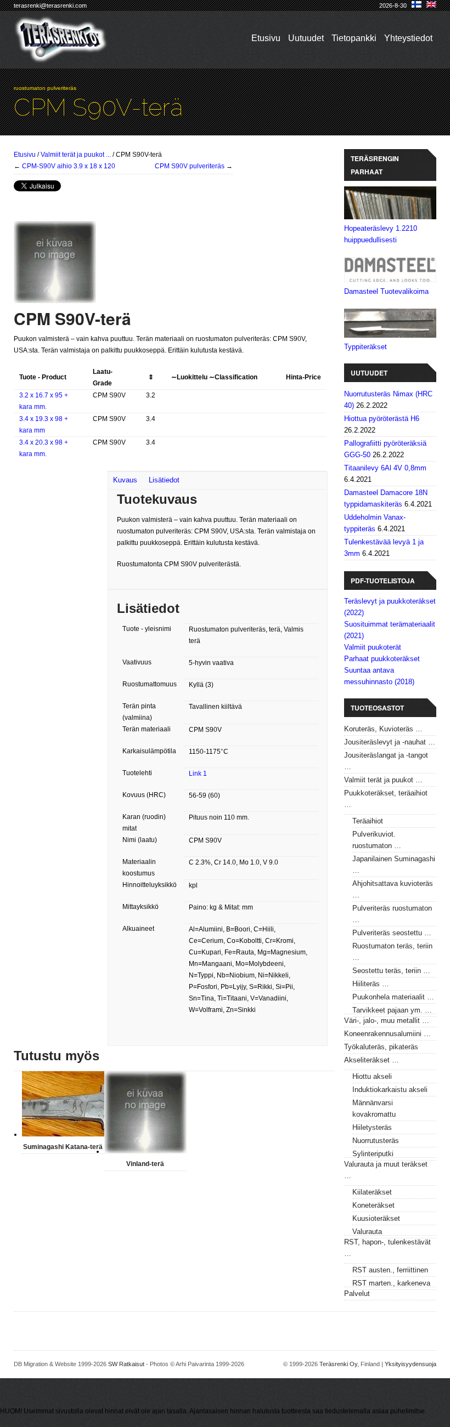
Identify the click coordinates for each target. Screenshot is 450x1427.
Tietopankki (353, 38)
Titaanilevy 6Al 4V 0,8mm (385, 468)
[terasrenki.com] (61, 56)
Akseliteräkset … (371, 1060)
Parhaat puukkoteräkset (382, 659)
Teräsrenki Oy (338, 1364)
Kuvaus (125, 480)
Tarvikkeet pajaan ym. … (392, 1010)
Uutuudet (306, 38)
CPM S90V (109, 395)
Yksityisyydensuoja (410, 1364)
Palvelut (357, 1293)
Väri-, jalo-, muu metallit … (386, 1020)
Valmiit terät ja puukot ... (76, 154)
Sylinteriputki (372, 1154)
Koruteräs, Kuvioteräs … (383, 729)
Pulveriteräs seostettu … (391, 933)
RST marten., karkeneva (391, 1283)
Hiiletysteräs (372, 1127)
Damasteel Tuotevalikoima (386, 291)
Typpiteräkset (365, 347)
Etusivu (265, 38)
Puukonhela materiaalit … (393, 997)
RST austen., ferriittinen (390, 1270)
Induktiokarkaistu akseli (390, 1089)
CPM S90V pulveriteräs (189, 166)
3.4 (150, 419)
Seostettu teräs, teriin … (391, 971)
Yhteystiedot (408, 38)
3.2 (150, 395)
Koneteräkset (373, 1205)
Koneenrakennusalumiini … (387, 1034)
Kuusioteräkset (376, 1218)
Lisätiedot (164, 480)
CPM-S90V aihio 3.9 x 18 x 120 (68, 166)
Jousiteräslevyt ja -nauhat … (389, 742)
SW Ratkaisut (126, 1364)
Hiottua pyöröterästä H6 (381, 418)
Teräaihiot (367, 821)
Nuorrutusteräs (375, 1140)
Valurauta (367, 1231)
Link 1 (198, 773)
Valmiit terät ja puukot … (383, 780)
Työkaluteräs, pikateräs (381, 1047)
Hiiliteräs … (370, 984)
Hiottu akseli (372, 1076)
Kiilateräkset (372, 1192)
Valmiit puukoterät (372, 647)
